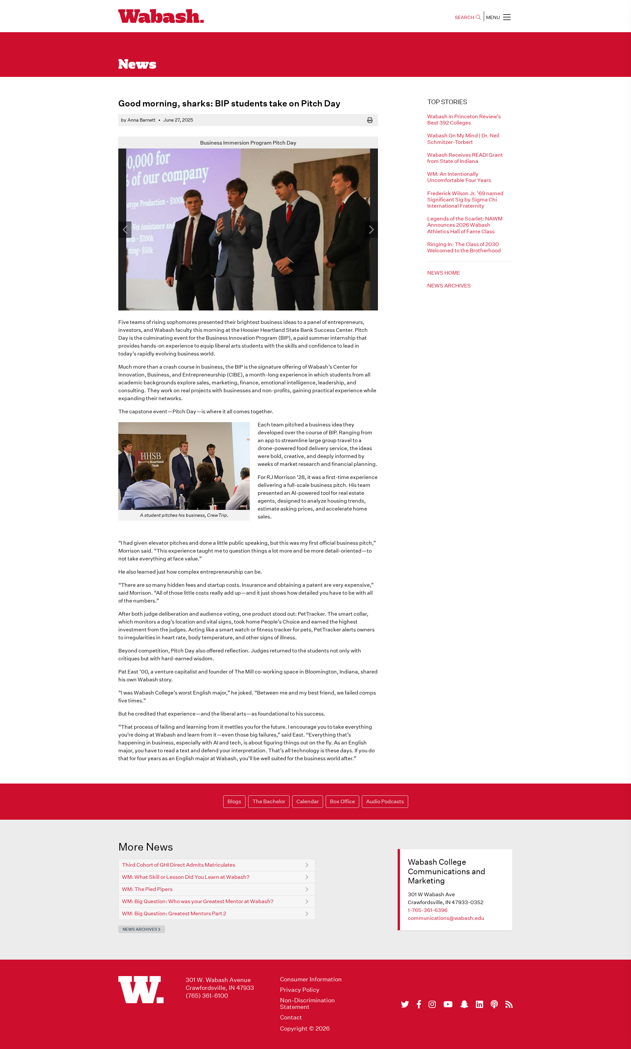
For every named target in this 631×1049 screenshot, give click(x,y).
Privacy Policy (299, 990)
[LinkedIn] (479, 1004)
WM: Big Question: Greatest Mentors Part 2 (174, 913)
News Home (443, 273)
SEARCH (464, 17)
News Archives (449, 286)
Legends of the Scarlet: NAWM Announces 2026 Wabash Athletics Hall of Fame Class (464, 225)
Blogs (234, 801)
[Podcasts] (494, 1004)
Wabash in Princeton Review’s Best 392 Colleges (464, 119)
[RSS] (509, 1004)
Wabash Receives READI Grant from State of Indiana (465, 158)
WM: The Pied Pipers (147, 889)
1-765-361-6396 (428, 910)
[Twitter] (405, 1004)
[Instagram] (432, 1004)
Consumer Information (311, 979)
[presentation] (124, 229)
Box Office (342, 801)
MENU (493, 17)
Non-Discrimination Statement (307, 1003)
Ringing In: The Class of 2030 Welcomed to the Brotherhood (464, 247)
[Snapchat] (464, 1004)
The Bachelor (268, 801)
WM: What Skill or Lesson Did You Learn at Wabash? (185, 877)
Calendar (307, 801)
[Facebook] (419, 1004)
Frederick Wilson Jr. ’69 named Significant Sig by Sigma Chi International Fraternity (465, 199)
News (137, 65)
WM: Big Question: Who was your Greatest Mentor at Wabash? (197, 901)
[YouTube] (448, 1004)
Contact (291, 1017)
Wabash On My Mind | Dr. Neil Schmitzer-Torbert (463, 138)
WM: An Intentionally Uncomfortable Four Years (459, 177)
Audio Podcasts (385, 801)
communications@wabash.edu (446, 918)
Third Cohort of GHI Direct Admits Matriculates (178, 865)
